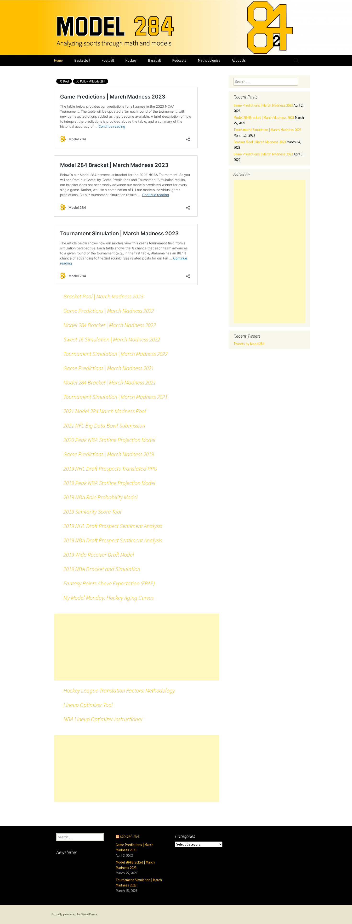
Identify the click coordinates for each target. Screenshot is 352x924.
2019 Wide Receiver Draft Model (98, 554)
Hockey (130, 60)
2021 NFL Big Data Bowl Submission (104, 425)
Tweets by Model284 (248, 343)
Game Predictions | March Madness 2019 (108, 454)
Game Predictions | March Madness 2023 (263, 105)
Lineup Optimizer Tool (88, 705)
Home (58, 60)
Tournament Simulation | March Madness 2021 (115, 397)
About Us (239, 60)
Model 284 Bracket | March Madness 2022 (109, 325)
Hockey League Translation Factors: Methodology (119, 690)
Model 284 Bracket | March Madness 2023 (263, 117)
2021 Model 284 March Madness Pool (104, 411)
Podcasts (179, 60)
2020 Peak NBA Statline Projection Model (109, 440)
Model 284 (129, 836)
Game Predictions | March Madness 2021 (108, 368)
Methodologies (209, 60)
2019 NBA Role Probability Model (100, 497)
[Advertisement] (136, 647)
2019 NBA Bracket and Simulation (101, 569)
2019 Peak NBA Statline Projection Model (109, 483)
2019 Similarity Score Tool (92, 511)
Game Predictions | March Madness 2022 (108, 310)
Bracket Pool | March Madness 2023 (103, 296)
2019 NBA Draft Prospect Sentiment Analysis (112, 540)
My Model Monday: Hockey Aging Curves (108, 597)
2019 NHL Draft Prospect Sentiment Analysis (112, 526)
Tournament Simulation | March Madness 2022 (115, 354)
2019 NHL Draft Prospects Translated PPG (110, 468)
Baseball (154, 60)
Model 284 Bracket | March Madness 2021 (109, 382)
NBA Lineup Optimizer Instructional (102, 719)
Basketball (82, 60)
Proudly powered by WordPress (74, 914)
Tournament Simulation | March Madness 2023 (267, 129)
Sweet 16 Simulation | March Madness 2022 (111, 339)
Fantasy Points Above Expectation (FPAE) (109, 583)
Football (108, 60)
